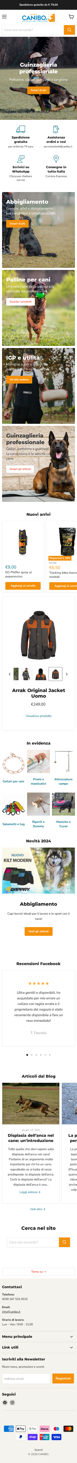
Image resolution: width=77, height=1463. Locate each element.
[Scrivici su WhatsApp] (21, 168)
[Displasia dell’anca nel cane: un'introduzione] (30, 1103)
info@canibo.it (11, 1312)
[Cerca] (69, 30)
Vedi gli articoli (39, 931)
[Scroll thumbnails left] (10, 674)
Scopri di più (38, 90)
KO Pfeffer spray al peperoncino (18, 574)
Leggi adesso (29, 1192)
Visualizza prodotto (39, 716)
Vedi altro (36, 1209)
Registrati (63, 1378)
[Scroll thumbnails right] (66, 674)
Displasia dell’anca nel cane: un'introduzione (31, 1138)
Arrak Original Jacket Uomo (38, 693)
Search (38, 1450)
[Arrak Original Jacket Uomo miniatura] (26, 674)
